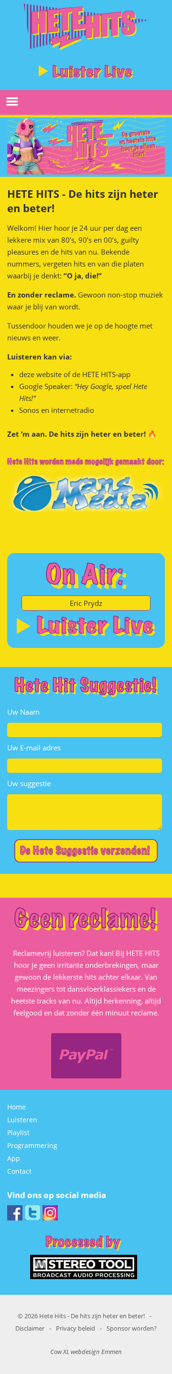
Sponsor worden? (132, 1328)
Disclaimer (29, 1328)
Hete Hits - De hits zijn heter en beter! (92, 1316)
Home (16, 1106)
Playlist (18, 1132)
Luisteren (22, 1119)
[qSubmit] (86, 852)
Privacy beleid (75, 1328)
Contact (19, 1171)
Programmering (32, 1145)
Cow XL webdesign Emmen (86, 1351)
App (13, 1158)
